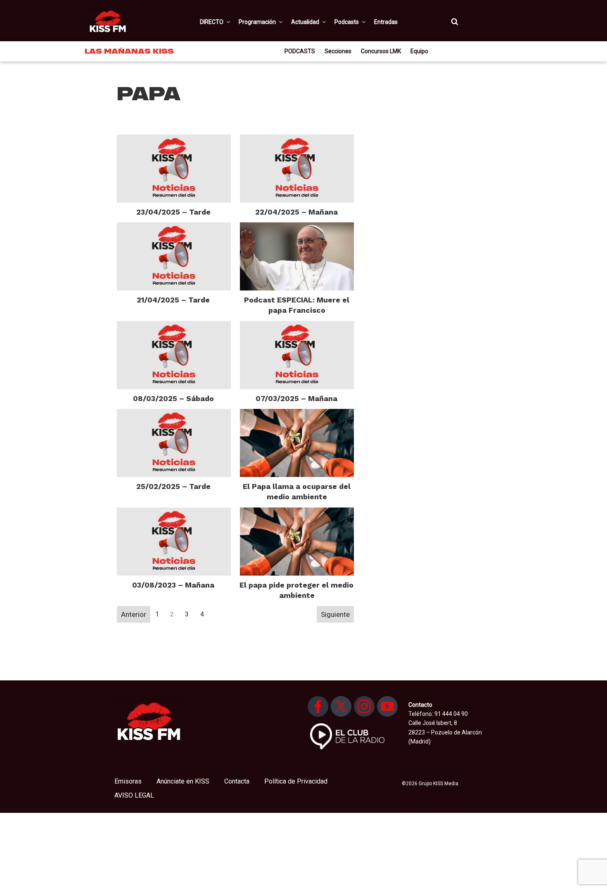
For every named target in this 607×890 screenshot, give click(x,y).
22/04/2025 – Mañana (296, 212)
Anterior (133, 614)
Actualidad (305, 22)
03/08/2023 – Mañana (173, 585)
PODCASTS (300, 51)
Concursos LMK (381, 51)
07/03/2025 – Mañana (296, 398)
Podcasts (346, 22)
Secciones (338, 51)
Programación (257, 22)
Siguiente (335, 614)
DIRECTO (211, 22)
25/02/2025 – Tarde (173, 486)
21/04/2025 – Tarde (173, 299)
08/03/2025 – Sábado (173, 398)
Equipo (419, 51)
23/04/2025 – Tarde (173, 212)
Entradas (386, 22)
